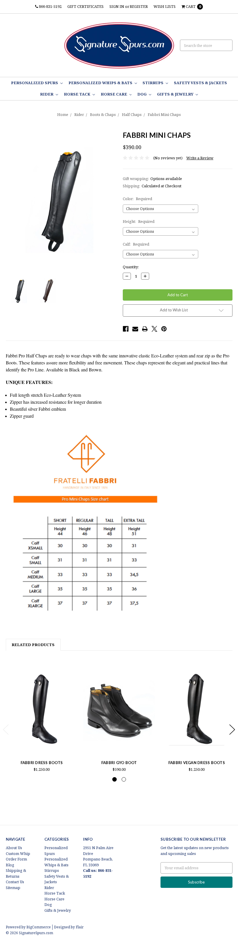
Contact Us (15, 881)
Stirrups (153, 82)
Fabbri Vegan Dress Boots (196, 762)
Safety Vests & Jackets (200, 82)
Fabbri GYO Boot (119, 762)
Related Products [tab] (33, 644)
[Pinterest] (164, 329)
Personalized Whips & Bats (100, 82)
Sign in (116, 6)
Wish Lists (165, 6)
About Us (14, 847)
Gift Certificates (85, 6)
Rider (47, 94)
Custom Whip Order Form (18, 856)
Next (232, 729)
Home (62, 114)
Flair (80, 927)
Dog (142, 94)
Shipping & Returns (16, 873)
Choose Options (41, 742)
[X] (154, 329)
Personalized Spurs (35, 82)
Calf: (136, 244)
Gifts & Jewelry (175, 94)
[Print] (145, 329)
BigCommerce (38, 927)
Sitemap (13, 887)
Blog (10, 864)
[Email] (135, 329)
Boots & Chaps (103, 114)
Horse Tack (77, 94)
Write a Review (199, 158)
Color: (137, 198)
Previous (6, 729)
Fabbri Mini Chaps (164, 114)
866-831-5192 (50, 6)
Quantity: (131, 266)
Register (139, 6)
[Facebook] (126, 329)
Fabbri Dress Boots (42, 762)
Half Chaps (132, 114)
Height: (138, 221)
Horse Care (114, 94)
